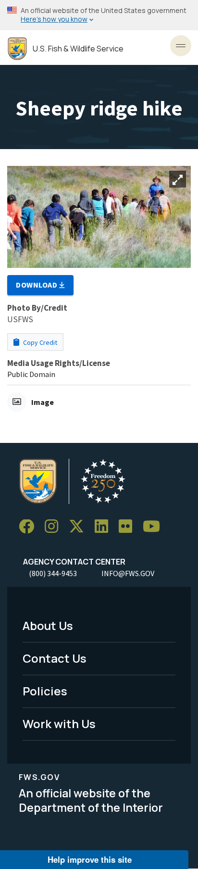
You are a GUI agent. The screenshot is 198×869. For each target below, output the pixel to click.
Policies (45, 691)
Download (37, 285)
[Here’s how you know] (99, 15)
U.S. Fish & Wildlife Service (78, 49)
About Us (48, 625)
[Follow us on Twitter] (80, 526)
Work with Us (59, 723)
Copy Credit (39, 342)
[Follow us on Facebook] (30, 526)
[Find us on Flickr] (129, 526)
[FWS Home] (17, 49)
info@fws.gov (127, 573)
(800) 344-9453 (53, 573)
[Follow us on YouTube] (155, 526)
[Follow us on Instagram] (55, 526)
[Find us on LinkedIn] (105, 526)
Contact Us (55, 658)
